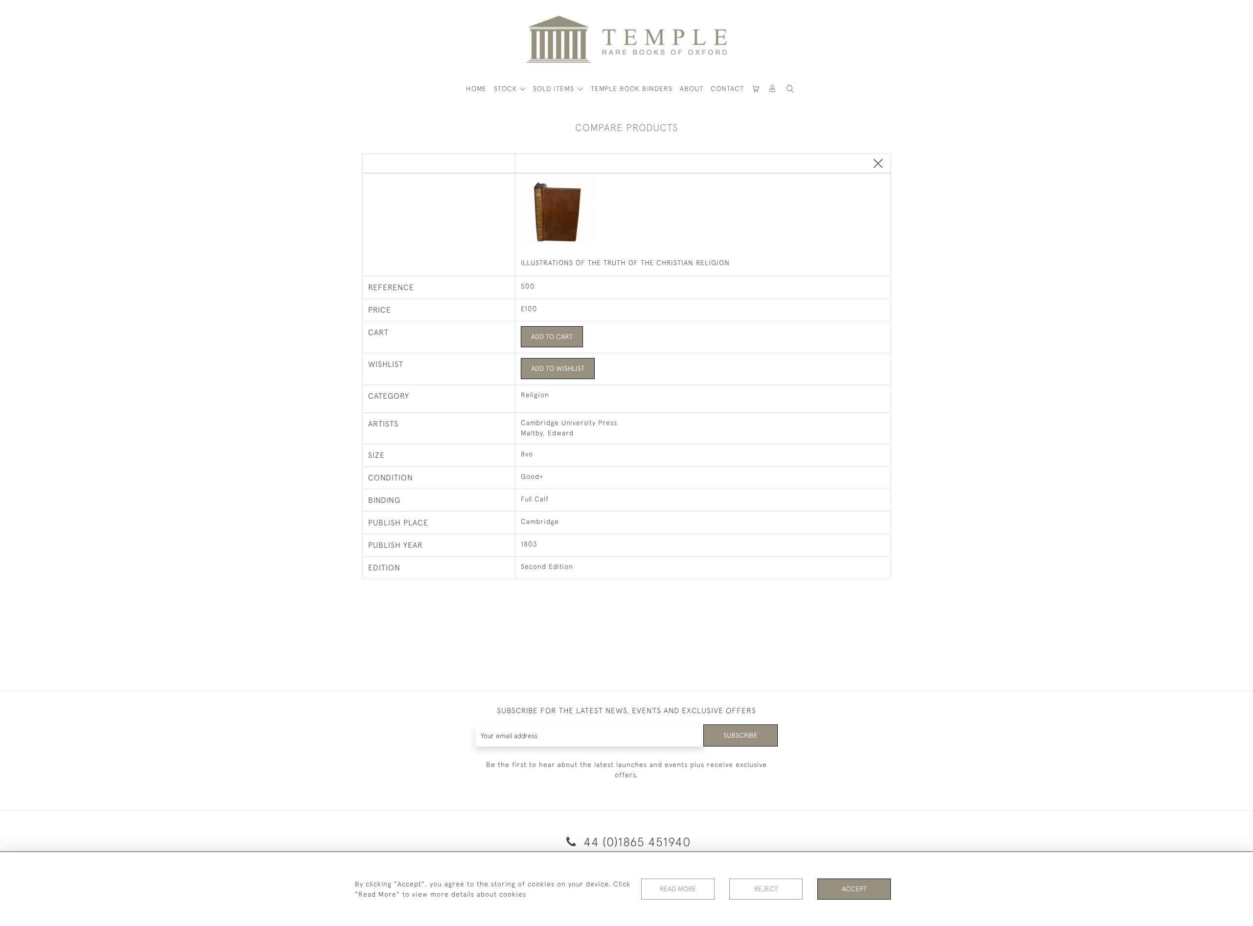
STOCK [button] (506, 88)
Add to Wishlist (557, 368)
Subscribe (740, 735)
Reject (766, 889)
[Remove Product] (878, 164)
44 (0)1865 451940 (635, 842)
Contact (727, 88)
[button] (773, 89)
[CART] (756, 89)
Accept (854, 889)
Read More (678, 889)
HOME (476, 88)
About (691, 88)
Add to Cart (552, 336)
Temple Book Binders (632, 88)
